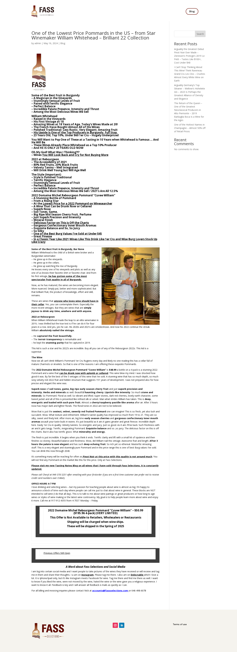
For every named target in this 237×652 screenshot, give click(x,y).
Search (200, 33)
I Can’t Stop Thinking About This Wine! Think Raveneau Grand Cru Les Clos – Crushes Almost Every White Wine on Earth (189, 74)
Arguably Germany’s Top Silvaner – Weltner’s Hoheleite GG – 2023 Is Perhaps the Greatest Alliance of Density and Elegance (189, 92)
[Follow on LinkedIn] (121, 625)
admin (38, 43)
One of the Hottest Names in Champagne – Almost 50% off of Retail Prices (189, 128)
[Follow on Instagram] (115, 625)
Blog (192, 11)
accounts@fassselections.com (110, 590)
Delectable (137, 574)
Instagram (87, 574)
